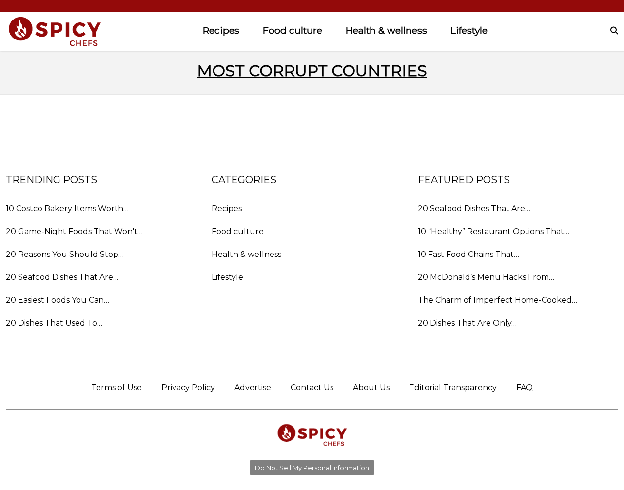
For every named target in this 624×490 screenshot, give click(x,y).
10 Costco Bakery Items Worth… (67, 208)
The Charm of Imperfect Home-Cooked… (497, 300)
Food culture (292, 30)
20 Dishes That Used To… (54, 323)
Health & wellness (386, 30)
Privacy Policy (188, 387)
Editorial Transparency (453, 387)
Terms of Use (116, 387)
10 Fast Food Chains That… (468, 254)
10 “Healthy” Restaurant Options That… (493, 231)
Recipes (221, 30)
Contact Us (312, 387)
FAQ (524, 387)
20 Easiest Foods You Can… (57, 300)
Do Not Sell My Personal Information (312, 467)
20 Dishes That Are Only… (467, 323)
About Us (371, 387)
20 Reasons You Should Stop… (65, 254)
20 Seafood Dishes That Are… (62, 277)
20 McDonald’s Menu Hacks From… (486, 277)
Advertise (252, 387)
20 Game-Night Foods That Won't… (74, 231)
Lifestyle (469, 30)
